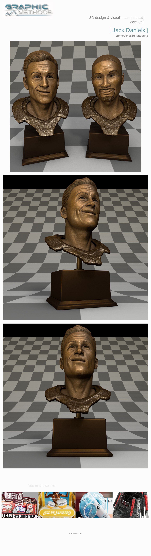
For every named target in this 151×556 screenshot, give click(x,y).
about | (139, 17)
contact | (137, 21)
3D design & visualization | (110, 17)
